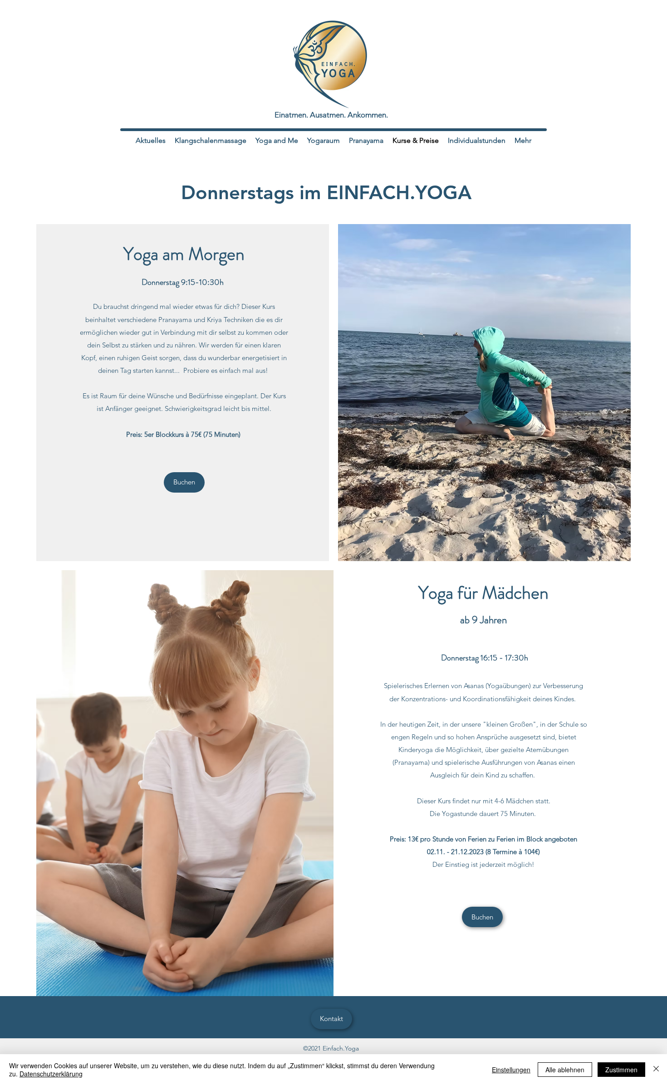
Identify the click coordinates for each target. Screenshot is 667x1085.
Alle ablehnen (564, 1069)
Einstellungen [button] (511, 1069)
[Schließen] (656, 1069)
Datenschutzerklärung (51, 1073)
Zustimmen (621, 1069)
